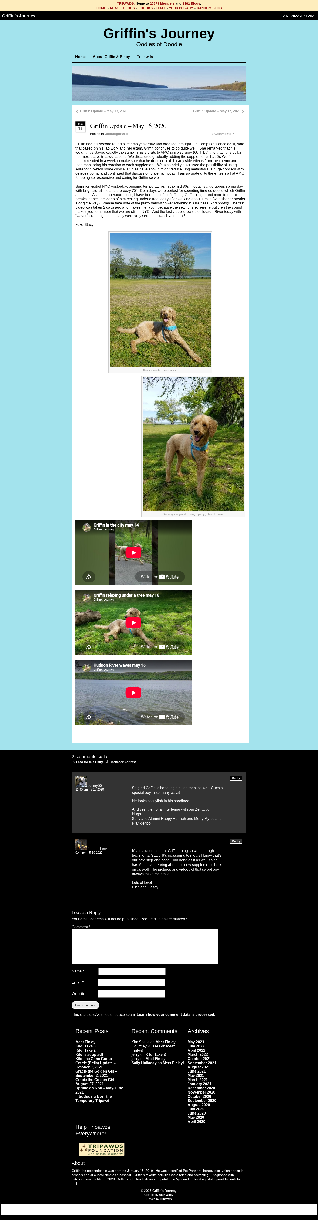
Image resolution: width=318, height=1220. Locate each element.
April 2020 (196, 1122)
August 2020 (199, 1105)
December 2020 (201, 1088)
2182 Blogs (191, 3)
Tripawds (145, 57)
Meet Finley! (86, 1042)
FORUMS (146, 8)
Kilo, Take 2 (85, 1050)
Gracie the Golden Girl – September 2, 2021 (96, 1073)
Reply (236, 778)
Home (80, 57)
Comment (81, 927)
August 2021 (199, 1067)
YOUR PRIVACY (181, 8)
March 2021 (198, 1080)
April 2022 (196, 1050)
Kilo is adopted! (89, 1055)
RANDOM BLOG (209, 8)
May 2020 (196, 1117)
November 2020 (201, 1092)
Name (78, 971)
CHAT (160, 8)
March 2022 (198, 1055)
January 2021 (199, 1084)
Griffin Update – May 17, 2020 (216, 111)
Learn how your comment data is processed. (176, 1014)
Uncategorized (116, 134)
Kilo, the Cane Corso (93, 1059)
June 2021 (197, 1071)
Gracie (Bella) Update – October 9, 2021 (95, 1065)
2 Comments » (223, 134)
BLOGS (129, 8)
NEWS (114, 8)
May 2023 (196, 1042)
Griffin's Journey (18, 16)
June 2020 (197, 1113)
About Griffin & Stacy (111, 57)
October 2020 (199, 1096)
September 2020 (202, 1101)
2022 (295, 16)
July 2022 (196, 1046)
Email (78, 982)
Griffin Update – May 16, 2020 (128, 125)
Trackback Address (122, 762)
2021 (303, 16)
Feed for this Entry (89, 762)
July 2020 (196, 1109)
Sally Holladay (144, 1063)
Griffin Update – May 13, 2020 (103, 111)
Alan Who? (166, 1194)
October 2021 (199, 1059)
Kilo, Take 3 (85, 1046)
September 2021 (202, 1063)
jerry (135, 1055)
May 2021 (196, 1075)
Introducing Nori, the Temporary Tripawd (93, 1098)
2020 (311, 16)
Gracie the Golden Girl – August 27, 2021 (96, 1082)
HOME (101, 8)
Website (78, 994)
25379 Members (162, 3)
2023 (286, 16)
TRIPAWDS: (126, 3)
